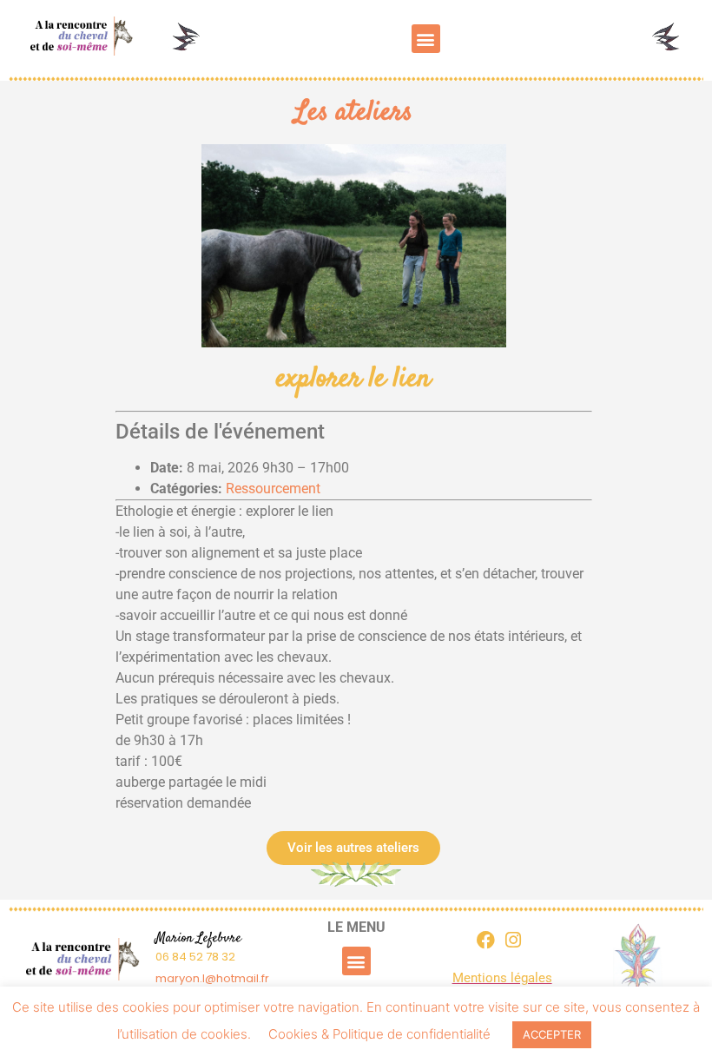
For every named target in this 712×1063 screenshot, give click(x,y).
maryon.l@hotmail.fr (212, 978)
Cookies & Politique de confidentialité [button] (379, 1034)
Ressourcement (273, 488)
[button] (426, 38)
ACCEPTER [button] (552, 1034)
